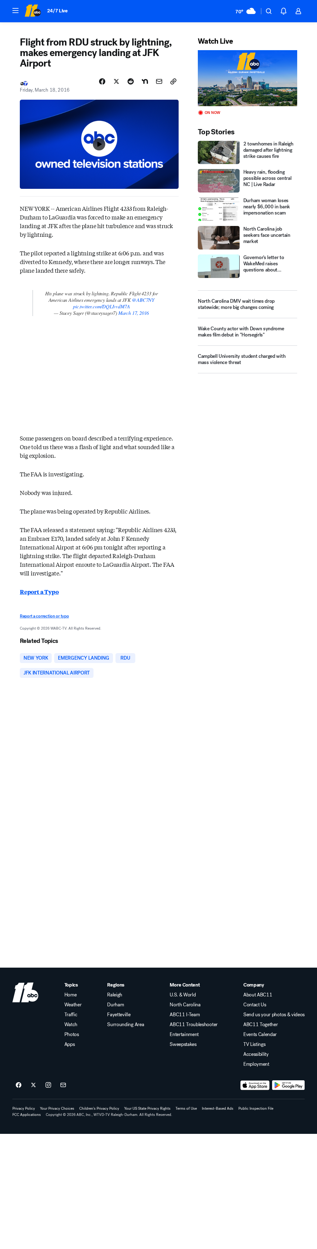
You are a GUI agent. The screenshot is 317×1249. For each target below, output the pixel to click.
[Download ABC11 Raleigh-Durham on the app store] (255, 1085)
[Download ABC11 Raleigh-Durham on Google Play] (288, 1085)
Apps (69, 1044)
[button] (15, 10)
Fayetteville (118, 1014)
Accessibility (256, 1054)
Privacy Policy (23, 1108)
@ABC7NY (143, 300)
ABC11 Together (260, 1024)
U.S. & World (183, 994)
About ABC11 (257, 994)
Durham (115, 1004)
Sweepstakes (183, 1044)
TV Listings (254, 1044)
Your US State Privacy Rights (147, 1108)
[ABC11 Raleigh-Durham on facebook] (18, 1085)
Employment (256, 1064)
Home (70, 994)
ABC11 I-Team (185, 1014)
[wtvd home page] (25, 992)
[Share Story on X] (116, 81)
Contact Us (254, 1004)
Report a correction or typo (44, 616)
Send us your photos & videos (274, 1014)
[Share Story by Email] (159, 81)
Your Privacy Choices (57, 1108)
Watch (70, 1024)
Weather (73, 1004)
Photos (71, 1034)
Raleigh (114, 994)
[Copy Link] (173, 81)
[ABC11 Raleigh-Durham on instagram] (48, 1085)
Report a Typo (39, 592)
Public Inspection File (255, 1108)
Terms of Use (186, 1108)
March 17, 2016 (133, 313)
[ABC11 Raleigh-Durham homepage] (32, 11)
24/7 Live (57, 10)
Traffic (70, 1014)
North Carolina (185, 1004)
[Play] (247, 78)
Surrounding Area (125, 1024)
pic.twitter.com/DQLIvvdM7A (101, 306)
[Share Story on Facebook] (102, 81)
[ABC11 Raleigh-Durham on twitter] (33, 1085)
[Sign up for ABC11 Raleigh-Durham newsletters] (63, 1085)
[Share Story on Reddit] (130, 81)
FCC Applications (26, 1115)
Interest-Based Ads (217, 1108)
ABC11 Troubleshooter (194, 1024)
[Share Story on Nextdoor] (145, 81)
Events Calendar (260, 1034)
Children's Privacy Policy (99, 1108)
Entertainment (184, 1034)
